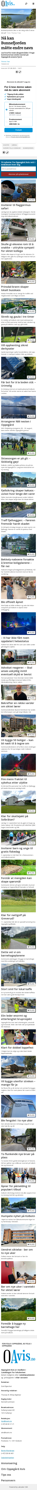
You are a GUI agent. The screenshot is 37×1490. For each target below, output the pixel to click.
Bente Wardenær (7, 1450)
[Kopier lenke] (19, 71)
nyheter (6, 145)
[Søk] (26, 3)
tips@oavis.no (6, 1421)
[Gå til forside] (11, 3)
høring (14, 145)
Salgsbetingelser (7, 1458)
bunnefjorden (28, 148)
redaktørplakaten (27, 1375)
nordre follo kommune (12, 148)
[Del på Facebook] (16, 71)
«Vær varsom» (21, 1377)
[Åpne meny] (33, 3)
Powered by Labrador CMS (18, 1487)
